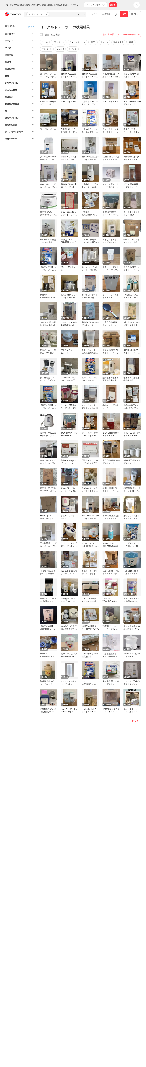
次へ (133, 720)
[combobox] (55, 14)
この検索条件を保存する (130, 34)
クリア (31, 26)
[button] (46, 14)
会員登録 (106, 14)
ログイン (95, 14)
